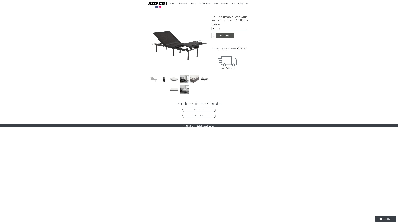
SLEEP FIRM (157, 3)
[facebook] (156, 7)
